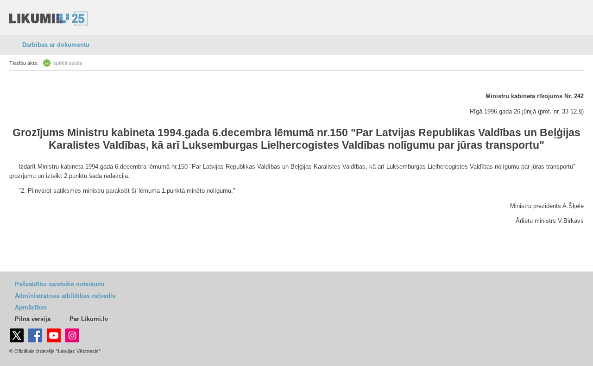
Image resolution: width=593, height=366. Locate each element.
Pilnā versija (32, 319)
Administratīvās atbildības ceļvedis (65, 295)
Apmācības (31, 307)
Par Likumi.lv (88, 319)
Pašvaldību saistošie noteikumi (60, 284)
